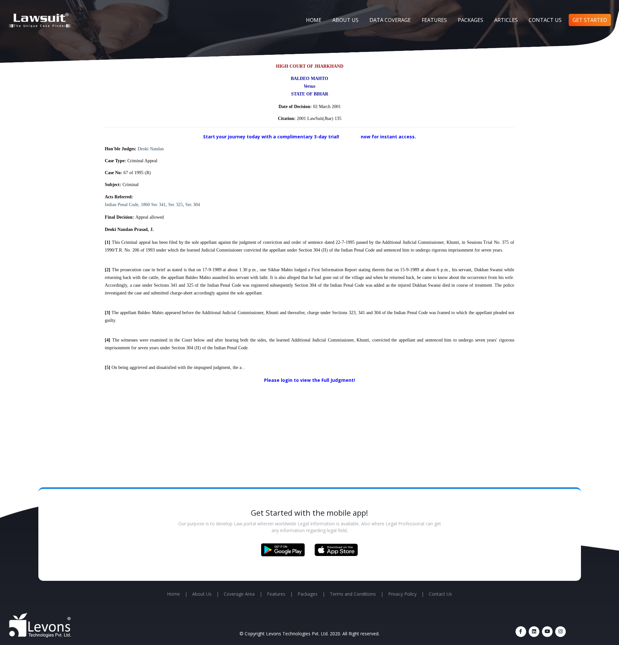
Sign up (350, 136)
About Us (345, 20)
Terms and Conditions (353, 594)
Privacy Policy (402, 594)
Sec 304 (192, 204)
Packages (470, 20)
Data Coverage (390, 20)
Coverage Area (239, 594)
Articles (506, 20)
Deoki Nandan (151, 148)
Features (434, 20)
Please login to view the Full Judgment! (309, 380)
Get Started (590, 20)
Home (313, 20)
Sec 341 (158, 204)
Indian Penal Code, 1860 (127, 204)
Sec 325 (175, 204)
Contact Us (545, 20)
